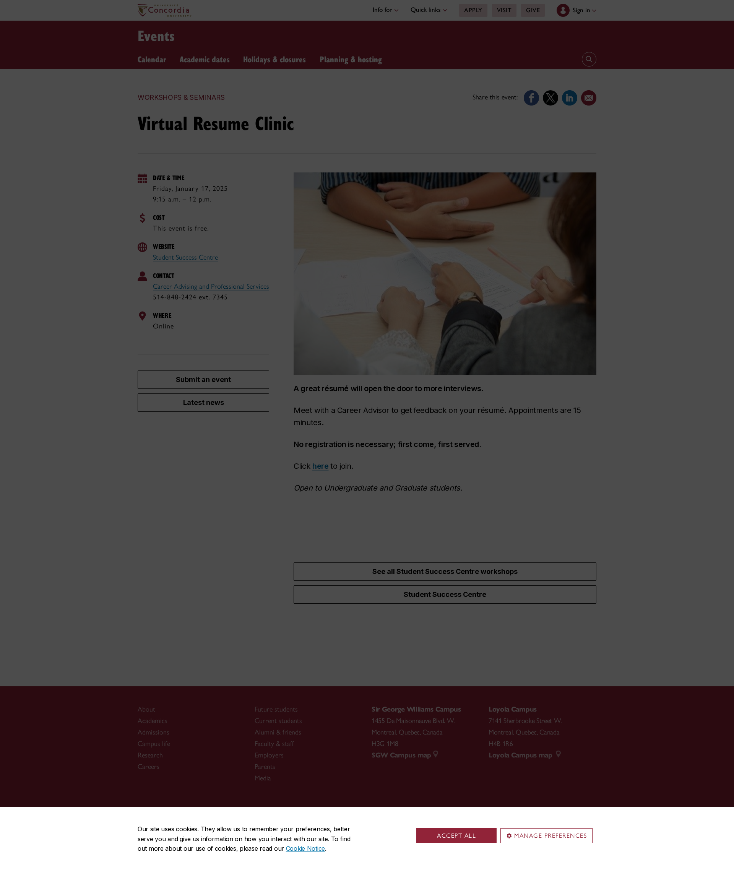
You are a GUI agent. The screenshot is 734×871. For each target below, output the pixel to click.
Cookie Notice (305, 848)
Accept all (456, 835)
